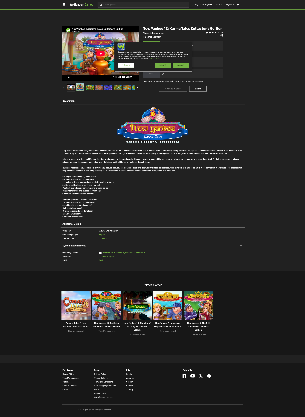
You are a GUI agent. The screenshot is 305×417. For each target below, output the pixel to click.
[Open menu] (64, 4)
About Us (130, 378)
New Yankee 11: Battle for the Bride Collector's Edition (106, 325)
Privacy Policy (100, 374)
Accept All (180, 65)
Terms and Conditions (103, 382)
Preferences (126, 65)
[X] (201, 376)
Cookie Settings (100, 378)
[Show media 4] (99, 87)
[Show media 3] (89, 87)
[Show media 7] (127, 87)
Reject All (163, 65)
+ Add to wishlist (173, 88)
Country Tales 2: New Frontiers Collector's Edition (76, 325)
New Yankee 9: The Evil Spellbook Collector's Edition (198, 326)
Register (208, 4)
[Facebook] (184, 376)
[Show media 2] (80, 87)
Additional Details (71, 223)
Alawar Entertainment (153, 33)
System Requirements (74, 245)
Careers (129, 386)
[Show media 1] (71, 87)
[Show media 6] (117, 87)
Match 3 (65, 382)
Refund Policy (100, 393)
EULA (96, 389)
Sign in (198, 4)
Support (129, 382)
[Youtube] (192, 376)
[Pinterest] (209, 376)
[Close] (189, 44)
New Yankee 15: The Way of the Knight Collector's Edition (137, 326)
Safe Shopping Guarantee (105, 386)
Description (68, 101)
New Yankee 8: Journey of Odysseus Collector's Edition (167, 325)
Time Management (152, 37)
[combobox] (143, 5)
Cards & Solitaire (69, 386)
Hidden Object (68, 374)
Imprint (129, 374)
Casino (65, 389)
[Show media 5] (108, 87)
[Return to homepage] (81, 4)
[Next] (137, 87)
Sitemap (129, 389)
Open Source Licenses (103, 397)
